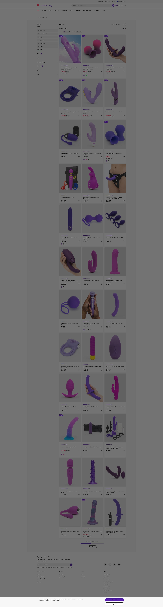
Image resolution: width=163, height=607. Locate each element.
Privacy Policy (52, 600)
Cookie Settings (42, 600)
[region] (81, 602)
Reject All (114, 604)
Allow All (114, 600)
